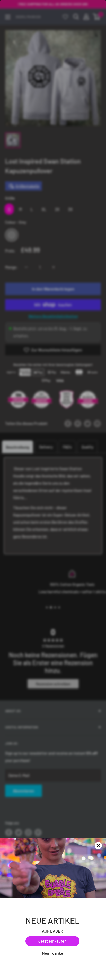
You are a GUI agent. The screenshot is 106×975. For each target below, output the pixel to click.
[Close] (98, 845)
